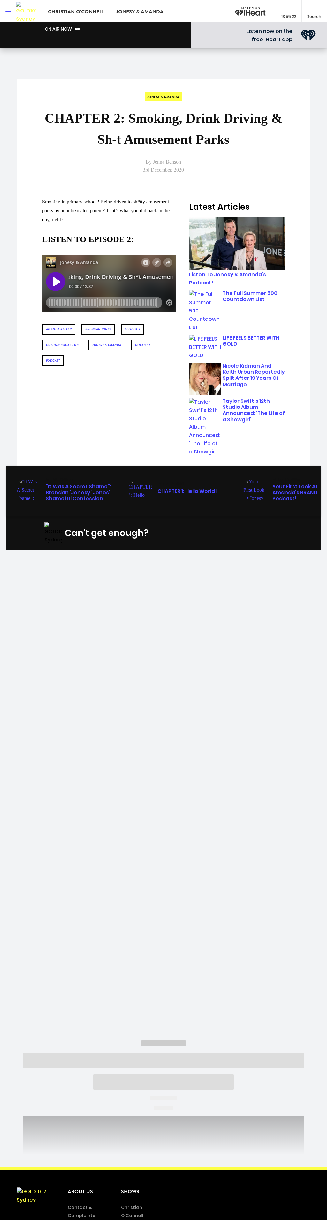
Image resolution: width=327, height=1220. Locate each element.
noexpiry (142, 344)
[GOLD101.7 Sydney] (27, 11)
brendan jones (98, 329)
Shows (130, 1191)
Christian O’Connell (76, 12)
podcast (53, 360)
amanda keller (59, 329)
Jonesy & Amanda (140, 12)
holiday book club (62, 344)
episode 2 (133, 329)
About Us (80, 1191)
